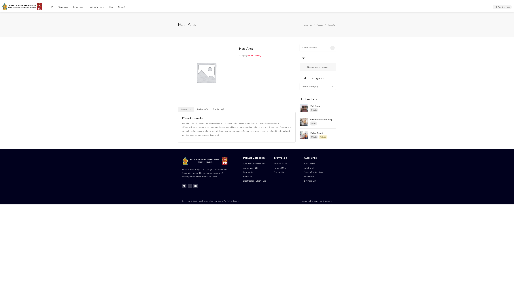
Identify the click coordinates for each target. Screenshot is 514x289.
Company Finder (97, 7)
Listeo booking (254, 55)
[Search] (332, 48)
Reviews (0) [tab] (202, 109)
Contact (121, 7)
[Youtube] (195, 186)
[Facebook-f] (190, 186)
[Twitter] (184, 186)
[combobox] (318, 86)
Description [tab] (185, 109)
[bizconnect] (23, 6)
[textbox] (318, 86)
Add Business (503, 7)
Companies (63, 7)
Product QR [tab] (218, 109)
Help (111, 7)
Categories (78, 7)
